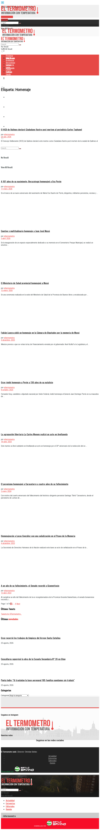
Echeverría (10, 65)
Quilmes (9, 72)
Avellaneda (10, 60)
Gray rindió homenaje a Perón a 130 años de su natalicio (27, 382)
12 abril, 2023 (6, 593)
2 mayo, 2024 (6, 491)
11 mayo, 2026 (6, 189)
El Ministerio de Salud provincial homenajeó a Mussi (25, 283)
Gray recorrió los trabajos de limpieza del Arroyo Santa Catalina (30, 638)
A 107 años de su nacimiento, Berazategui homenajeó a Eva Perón (31, 181)
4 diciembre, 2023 (8, 543)
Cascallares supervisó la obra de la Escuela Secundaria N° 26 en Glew (33, 659)
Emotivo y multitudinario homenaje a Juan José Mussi (25, 231)
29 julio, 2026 (6, 137)
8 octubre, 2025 (7, 390)
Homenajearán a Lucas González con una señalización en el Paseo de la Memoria (38, 536)
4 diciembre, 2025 (8, 340)
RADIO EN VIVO (7, 17)
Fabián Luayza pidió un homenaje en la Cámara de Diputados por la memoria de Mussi (40, 332)
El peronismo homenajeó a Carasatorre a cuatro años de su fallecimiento (34, 484)
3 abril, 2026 (5, 238)
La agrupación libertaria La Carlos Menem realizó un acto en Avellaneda (34, 434)
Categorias (5, 695)
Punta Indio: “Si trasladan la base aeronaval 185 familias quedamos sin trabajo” (38, 680)
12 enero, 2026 (7, 290)
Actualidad (52, 756)
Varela (8, 126)
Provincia (9, 23)
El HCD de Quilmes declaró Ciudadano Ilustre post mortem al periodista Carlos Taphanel (41, 129)
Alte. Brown (10, 58)
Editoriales (52, 761)
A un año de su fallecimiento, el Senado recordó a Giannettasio (30, 585)
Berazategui (11, 77)
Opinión (52, 763)
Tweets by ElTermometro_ (11, 614)
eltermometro (9, 134)
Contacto (4, 20)
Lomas (8, 69)
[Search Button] (20, 23)
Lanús (8, 67)
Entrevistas (52, 758)
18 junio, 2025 (6, 442)
